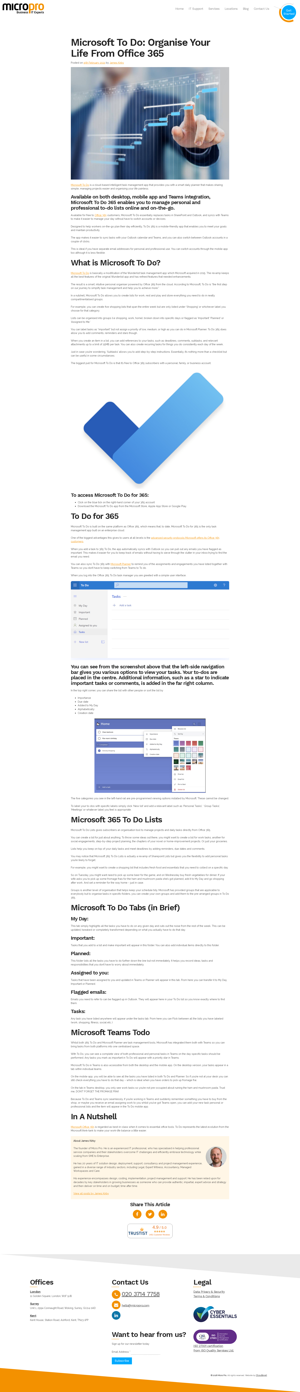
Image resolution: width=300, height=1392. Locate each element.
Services (213, 8)
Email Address (121, 1351)
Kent (33, 1315)
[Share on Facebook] (137, 1214)
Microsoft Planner (121, 564)
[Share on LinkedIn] (163, 1214)
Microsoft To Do (80, 184)
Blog (246, 8)
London (35, 1291)
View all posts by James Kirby (91, 1193)
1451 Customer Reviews (159, 1235)
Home (179, 8)
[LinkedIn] (116, 1315)
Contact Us (261, 8)
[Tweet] (150, 1214)
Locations (231, 8)
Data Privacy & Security (209, 1291)
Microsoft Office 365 (82, 1126)
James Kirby (117, 62)
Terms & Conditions (206, 1296)
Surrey (34, 1303)
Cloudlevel (261, 1375)
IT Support (196, 8)
